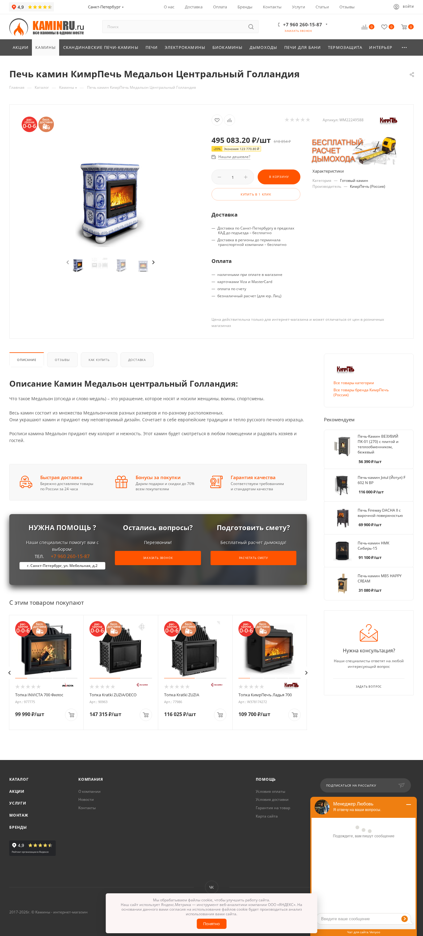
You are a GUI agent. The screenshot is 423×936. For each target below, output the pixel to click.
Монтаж (18, 815)
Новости (86, 799)
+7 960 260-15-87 (302, 24)
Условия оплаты (270, 791)
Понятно (211, 923)
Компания (90, 779)
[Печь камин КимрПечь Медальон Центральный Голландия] (110, 189)
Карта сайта (267, 816)
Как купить (99, 360)
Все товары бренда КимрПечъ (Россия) (361, 392)
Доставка (137, 360)
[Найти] (251, 26)
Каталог (19, 779)
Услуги (17, 803)
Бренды (18, 827)
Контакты (87, 807)
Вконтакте (211, 887)
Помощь (266, 779)
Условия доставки (272, 799)
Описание (26, 360)
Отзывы (62, 360)
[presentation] (67, 262)
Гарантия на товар (273, 807)
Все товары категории (354, 382)
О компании (89, 791)
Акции (16, 791)
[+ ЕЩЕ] (405, 47)
